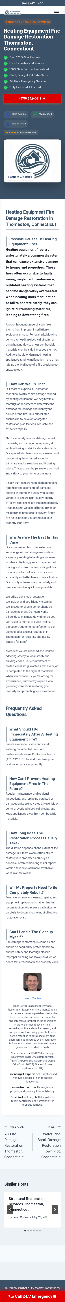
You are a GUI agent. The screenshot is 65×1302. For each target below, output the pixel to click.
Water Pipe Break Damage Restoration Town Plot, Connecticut (49, 1142)
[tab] (25, 1230)
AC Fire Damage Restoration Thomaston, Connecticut (14, 1142)
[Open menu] (56, 12)
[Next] (55, 1209)
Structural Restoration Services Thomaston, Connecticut (27, 1204)
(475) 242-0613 (32, 3)
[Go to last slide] (10, 1209)
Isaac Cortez (20, 1217)
